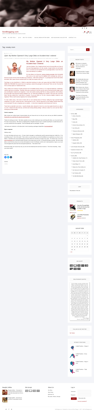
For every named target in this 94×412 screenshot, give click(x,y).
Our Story (50, 390)
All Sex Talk (11, 37)
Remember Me (82, 398)
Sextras (73, 155)
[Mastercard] (75, 265)
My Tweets (72, 333)
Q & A (19, 37)
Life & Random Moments (76, 146)
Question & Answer (8, 58)
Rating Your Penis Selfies (78, 167)
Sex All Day (75, 128)
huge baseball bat (48, 126)
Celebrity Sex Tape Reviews (79, 158)
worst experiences (8, 140)
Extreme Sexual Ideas (78, 125)
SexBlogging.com (10, 32)
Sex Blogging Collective (59, 37)
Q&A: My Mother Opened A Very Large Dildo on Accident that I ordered (30, 56)
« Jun (71, 252)
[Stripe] (75, 268)
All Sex (72, 113)
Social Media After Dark (42, 37)
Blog (74, 119)
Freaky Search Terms (77, 161)
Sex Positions (76, 173)
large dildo (17, 58)
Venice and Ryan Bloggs (73, 409)
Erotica (74, 122)
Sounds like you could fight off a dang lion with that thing (16, 117)
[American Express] (71, 265)
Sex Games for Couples (78, 170)
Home (4, 37)
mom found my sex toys (25, 58)
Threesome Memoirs (77, 131)
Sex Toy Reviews (75, 152)
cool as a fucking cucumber (48, 74)
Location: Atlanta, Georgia (54, 396)
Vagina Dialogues (76, 134)
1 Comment (56, 58)
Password (73, 395)
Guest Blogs (75, 164)
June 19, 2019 (8, 53)
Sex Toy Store (27, 37)
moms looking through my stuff (38, 58)
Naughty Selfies (76, 143)
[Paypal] (82, 265)
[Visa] (79, 265)
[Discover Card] (71, 268)
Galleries (75, 140)
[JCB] (79, 268)
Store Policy (50, 392)
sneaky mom (48, 58)
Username (73, 391)
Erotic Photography (75, 137)
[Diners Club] (86, 265)
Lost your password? (82, 401)
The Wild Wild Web (77, 176)
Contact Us (72, 37)
